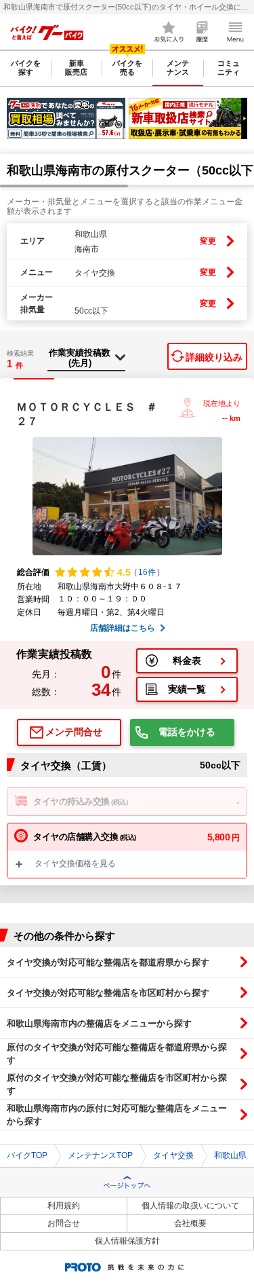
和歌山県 (230, 1155)
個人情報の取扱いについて (190, 1205)
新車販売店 (76, 67)
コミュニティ (228, 67)
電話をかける (186, 731)
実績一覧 (187, 689)
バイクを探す (26, 67)
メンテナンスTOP (100, 1155)
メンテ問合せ (73, 731)
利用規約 (63, 1205)
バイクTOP (27, 1155)
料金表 (187, 660)
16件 (147, 572)
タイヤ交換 (173, 1155)
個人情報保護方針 (127, 1241)
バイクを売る (127, 67)
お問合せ (63, 1223)
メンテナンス (178, 67)
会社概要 (190, 1223)
